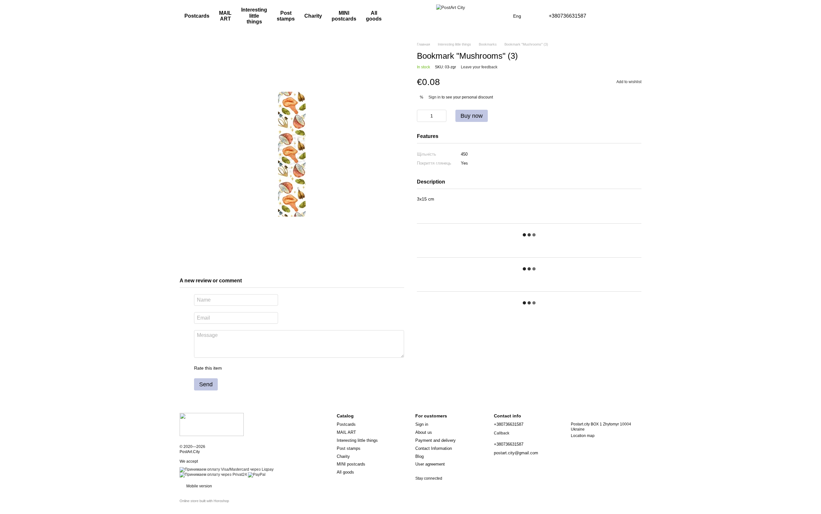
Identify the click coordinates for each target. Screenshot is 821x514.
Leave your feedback (479, 67)
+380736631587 (567, 16)
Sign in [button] (434, 97)
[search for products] (404, 16)
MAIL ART (225, 15)
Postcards (196, 16)
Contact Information (433, 448)
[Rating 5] (273, 368)
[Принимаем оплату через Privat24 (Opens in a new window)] (213, 475)
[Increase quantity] (441, 116)
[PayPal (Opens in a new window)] (257, 475)
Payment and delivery (435, 440)
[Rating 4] (263, 368)
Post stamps (286, 15)
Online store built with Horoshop (204, 501)
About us (423, 432)
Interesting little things (254, 15)
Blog (419, 456)
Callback (501, 433)
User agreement (430, 464)
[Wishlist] (603, 16)
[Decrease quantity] (421, 116)
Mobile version (198, 486)
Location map (583, 435)
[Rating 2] (243, 368)
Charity (313, 16)
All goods (374, 15)
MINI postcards (344, 15)
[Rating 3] (253, 368)
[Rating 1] (232, 368)
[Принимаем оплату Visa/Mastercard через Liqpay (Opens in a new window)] (227, 469)
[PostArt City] (212, 424)
